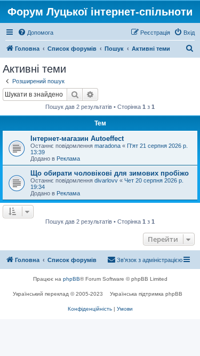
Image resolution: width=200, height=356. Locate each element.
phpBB (71, 279)
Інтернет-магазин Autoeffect (77, 139)
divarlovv (106, 180)
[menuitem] (35, 32)
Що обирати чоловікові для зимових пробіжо (109, 173)
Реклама (68, 158)
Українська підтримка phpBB (146, 294)
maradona (107, 146)
